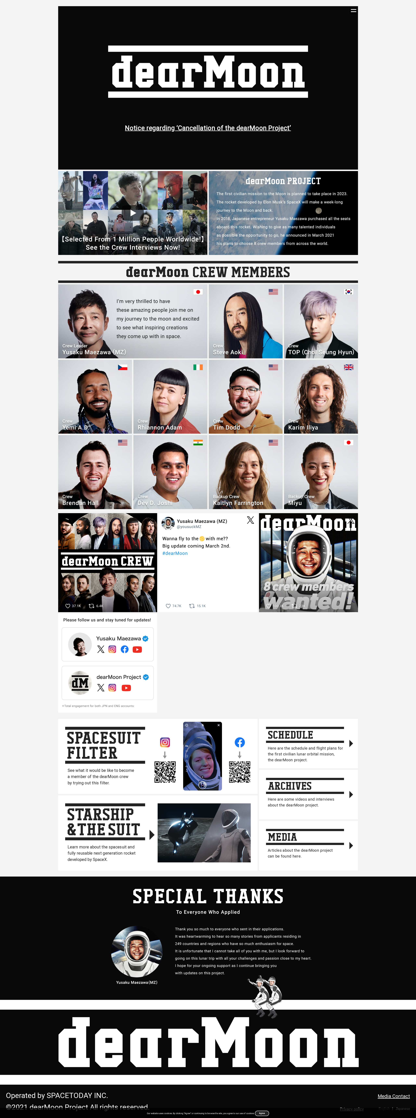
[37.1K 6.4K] (107, 562)
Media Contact (394, 1096)
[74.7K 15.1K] (208, 562)
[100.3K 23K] (308, 562)
